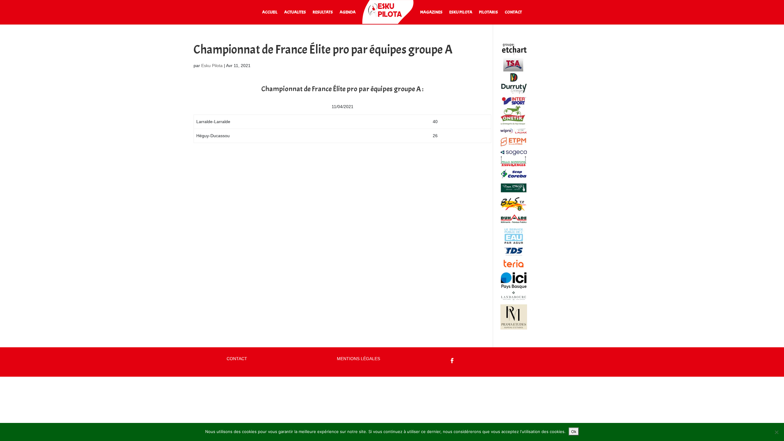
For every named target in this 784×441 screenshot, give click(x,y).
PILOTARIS (488, 12)
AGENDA (348, 12)
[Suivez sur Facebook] (452, 361)
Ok (573, 431)
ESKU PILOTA (460, 12)
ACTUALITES (295, 12)
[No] (776, 432)
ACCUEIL (269, 12)
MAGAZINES (431, 12)
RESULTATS (323, 12)
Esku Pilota (212, 65)
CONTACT (513, 12)
